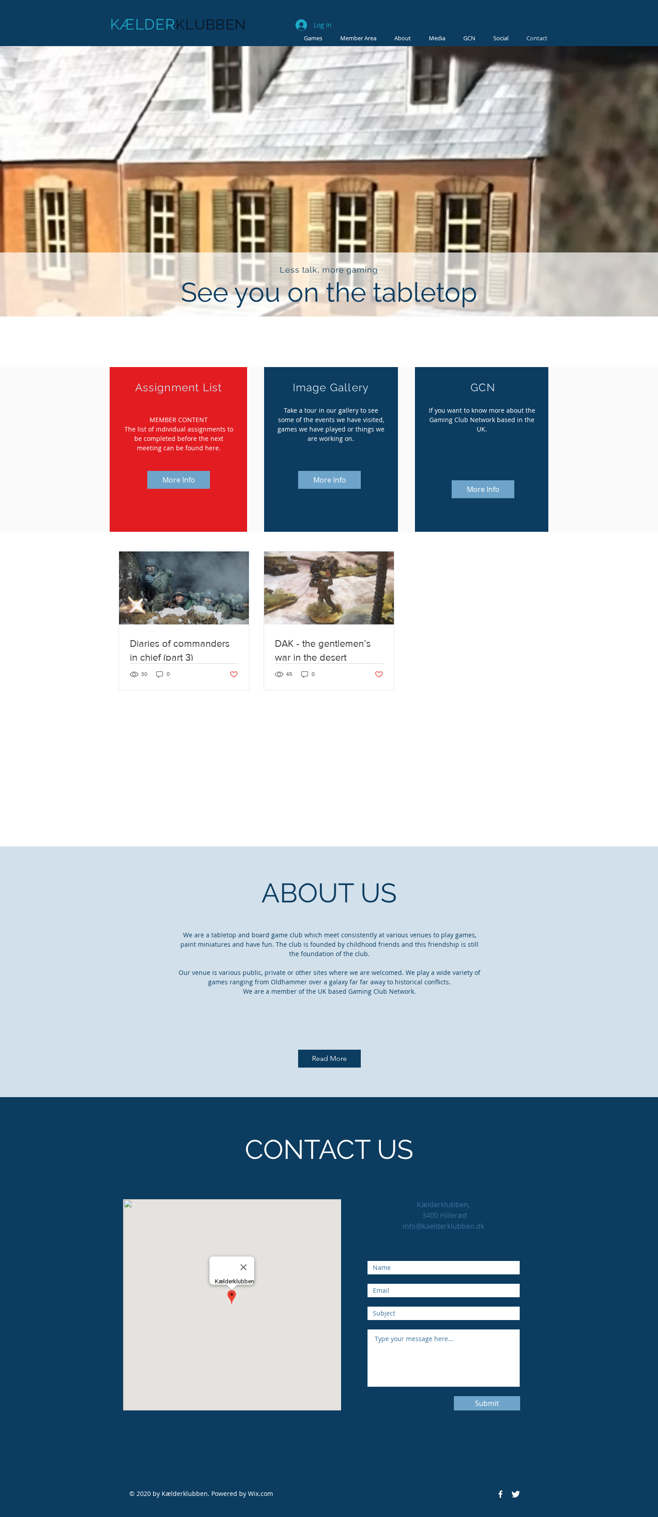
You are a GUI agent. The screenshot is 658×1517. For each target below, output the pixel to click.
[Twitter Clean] (516, 1494)
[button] (437, 38)
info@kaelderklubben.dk (443, 1226)
